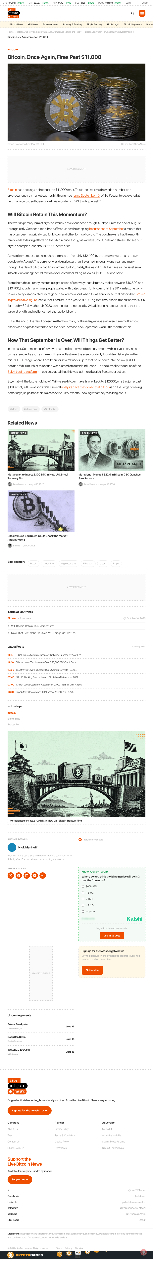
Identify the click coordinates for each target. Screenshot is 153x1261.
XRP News (33, 24)
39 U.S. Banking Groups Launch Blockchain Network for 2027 (47, 677)
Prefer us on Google (91, 839)
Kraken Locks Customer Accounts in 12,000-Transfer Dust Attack (49, 684)
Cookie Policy (62, 1141)
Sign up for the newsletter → (29, 1110)
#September (50, 409)
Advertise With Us (111, 1135)
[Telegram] (34, 875)
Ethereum (88, 563)
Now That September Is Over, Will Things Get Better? (43, 632)
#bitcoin (14, 409)
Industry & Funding (72, 24)
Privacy (68, 1248)
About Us (13, 1129)
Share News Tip (16, 1147)
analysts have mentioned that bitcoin (85, 387)
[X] (11, 875)
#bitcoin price (31, 409)
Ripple (116, 563)
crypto (103, 563)
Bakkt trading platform (22, 372)
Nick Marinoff (27, 847)
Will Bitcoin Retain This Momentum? (32, 626)
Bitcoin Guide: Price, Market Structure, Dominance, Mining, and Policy (49, 31)
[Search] (132, 13)
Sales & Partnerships (113, 1147)
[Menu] (142, 13)
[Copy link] (42, 875)
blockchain (49, 563)
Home (11, 31)
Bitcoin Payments (133, 24)
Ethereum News (50, 24)
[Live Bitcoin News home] (14, 13)
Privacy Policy (62, 1129)
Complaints (61, 1147)
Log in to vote (112, 935)
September (14, 724)
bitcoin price (14, 718)
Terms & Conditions (65, 1135)
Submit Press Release (113, 1141)
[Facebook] (19, 875)
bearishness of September (106, 229)
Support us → (20, 1179)
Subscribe (92, 970)
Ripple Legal (113, 24)
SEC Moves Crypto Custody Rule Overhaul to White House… (46, 669)
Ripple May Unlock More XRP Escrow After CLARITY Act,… (46, 691)
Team (10, 1135)
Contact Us (14, 1141)
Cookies (79, 1248)
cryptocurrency (68, 563)
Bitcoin (11, 618)
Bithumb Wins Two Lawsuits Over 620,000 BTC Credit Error (46, 662)
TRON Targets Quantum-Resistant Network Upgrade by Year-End (48, 654)
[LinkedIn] (27, 875)
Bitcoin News (16, 24)
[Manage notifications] (143, 1252)
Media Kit (107, 1129)
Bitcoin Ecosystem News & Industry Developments (108, 31)
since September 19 (87, 195)
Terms (59, 1248)
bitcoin (11, 712)
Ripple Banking (94, 24)
